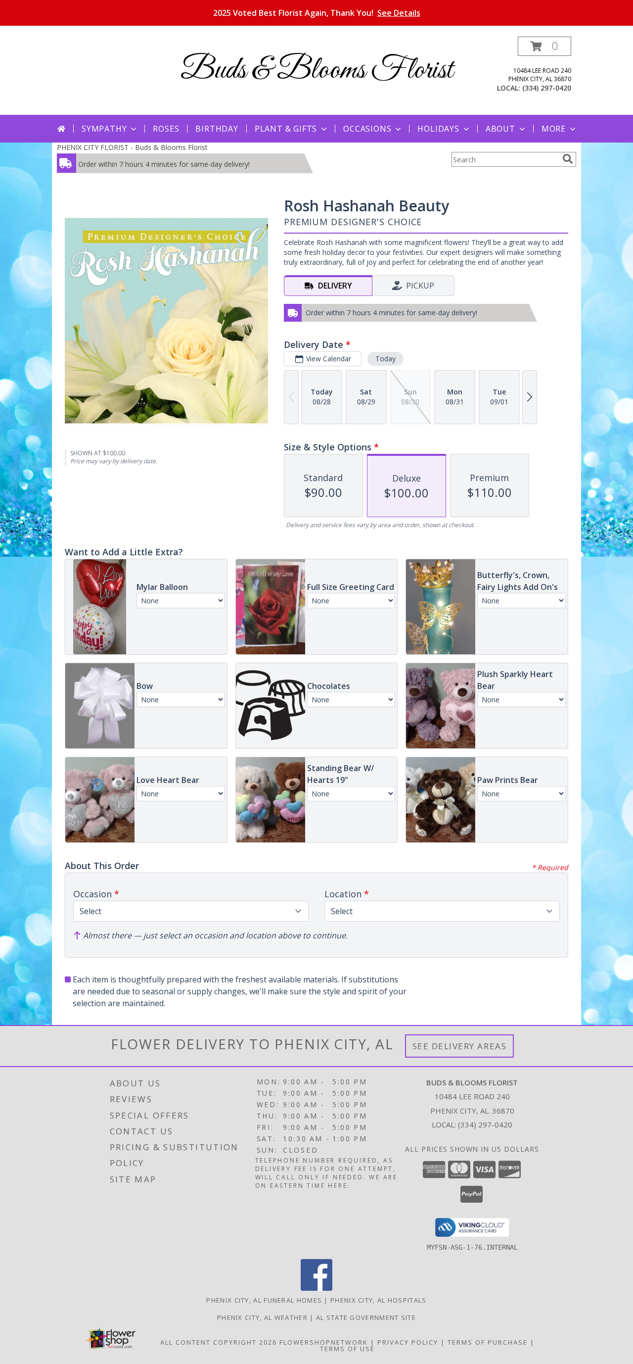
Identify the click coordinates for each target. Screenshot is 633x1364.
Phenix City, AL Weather (262, 1317)
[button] (544, 46)
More (554, 128)
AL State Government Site (366, 1317)
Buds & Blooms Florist (317, 70)
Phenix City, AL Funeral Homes (264, 1300)
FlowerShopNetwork (323, 1342)
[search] (568, 158)
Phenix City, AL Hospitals (378, 1300)
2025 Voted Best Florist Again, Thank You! (316, 12)
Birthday (216, 128)
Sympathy (104, 128)
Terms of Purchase (488, 1342)
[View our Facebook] (316, 1288)
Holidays (438, 128)
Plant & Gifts (286, 128)
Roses (166, 128)
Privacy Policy (407, 1342)
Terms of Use (347, 1348)
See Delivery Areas (459, 1046)
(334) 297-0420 (546, 88)
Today (385, 358)
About (500, 128)
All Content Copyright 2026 (218, 1342)
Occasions (367, 128)
